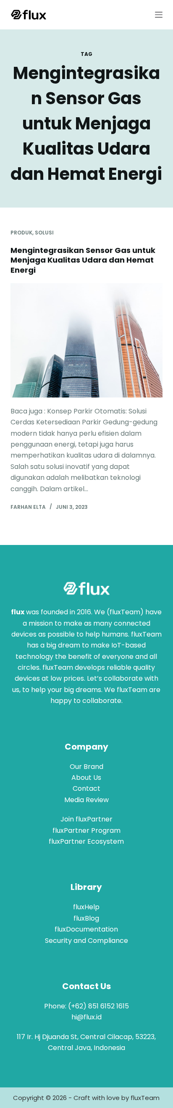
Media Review (86, 800)
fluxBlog (86, 918)
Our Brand (86, 766)
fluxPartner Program (86, 830)
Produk (21, 232)
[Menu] (159, 14)
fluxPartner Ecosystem (86, 841)
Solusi (44, 232)
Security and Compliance (86, 940)
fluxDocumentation (86, 929)
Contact (86, 788)
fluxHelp (86, 907)
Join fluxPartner (86, 819)
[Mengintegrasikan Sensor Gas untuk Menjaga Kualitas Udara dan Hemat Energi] (86, 340)
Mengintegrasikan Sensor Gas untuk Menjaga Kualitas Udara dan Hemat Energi (82, 260)
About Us (86, 777)
